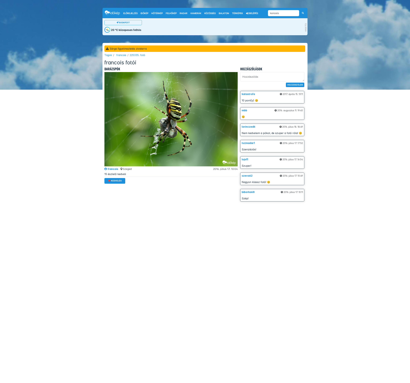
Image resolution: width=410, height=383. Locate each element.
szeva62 (247, 175)
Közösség (210, 13)
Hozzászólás (295, 85)
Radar (183, 13)
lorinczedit (248, 126)
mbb (244, 110)
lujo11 (245, 159)
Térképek (237, 13)
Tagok (108, 55)
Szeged (127, 169)
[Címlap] (113, 13)
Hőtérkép (157, 13)
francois (121, 55)
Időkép (144, 13)
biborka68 (248, 192)
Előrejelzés (130, 13)
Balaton (224, 13)
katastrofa (248, 94)
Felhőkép (171, 13)
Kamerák (196, 13)
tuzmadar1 (248, 143)
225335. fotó (137, 55)
